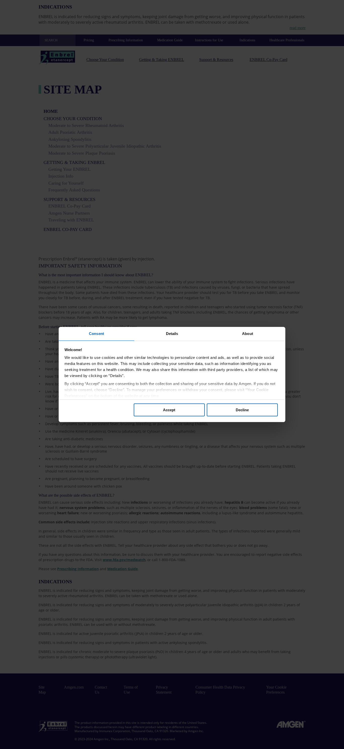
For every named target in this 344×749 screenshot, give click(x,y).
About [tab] (247, 333)
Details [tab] (172, 333)
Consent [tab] (96, 333)
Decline (242, 410)
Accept (169, 410)
